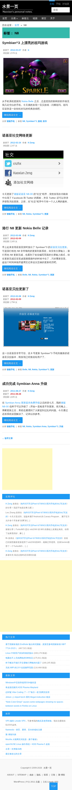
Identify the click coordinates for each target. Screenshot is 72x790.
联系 (46, 775)
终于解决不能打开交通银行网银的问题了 (24, 663)
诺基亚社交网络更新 (17, 135)
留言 (44, 18)
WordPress (19, 782)
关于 (52, 18)
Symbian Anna (40, 426)
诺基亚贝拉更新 (58, 247)
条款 (31, 775)
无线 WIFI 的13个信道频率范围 (19, 667)
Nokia (29, 214)
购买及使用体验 (45, 721)
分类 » (14, 18)
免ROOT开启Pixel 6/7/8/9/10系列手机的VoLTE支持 (43, 504)
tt (28, 50)
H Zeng (31, 143)
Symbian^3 (31, 121)
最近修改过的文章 (14, 754)
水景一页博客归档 (14, 749)
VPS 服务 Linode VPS (15, 721)
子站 (58, 3)
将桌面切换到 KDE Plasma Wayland (22, 687)
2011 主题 (35, 782)
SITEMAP (21, 775)
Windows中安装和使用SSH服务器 (21, 682)
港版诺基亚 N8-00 (23, 194)
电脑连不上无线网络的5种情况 (19, 658)
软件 (45, 121)
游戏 (40, 121)
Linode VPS (52, 782)
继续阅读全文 (12, 115)
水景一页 (10, 6)
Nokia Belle (27, 101)
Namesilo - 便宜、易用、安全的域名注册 (24, 730)
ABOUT (10, 775)
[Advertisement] (27, 469)
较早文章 (7, 438)
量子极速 (33, 739)
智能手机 (11, 121)
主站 (52, 3)
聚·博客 (61, 775)
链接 (35, 18)
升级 (61, 426)
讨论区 (65, 3)
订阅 (53, 775)
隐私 (39, 775)
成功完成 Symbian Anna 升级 (24, 384)
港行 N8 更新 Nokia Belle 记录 (25, 228)
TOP (53, 786)
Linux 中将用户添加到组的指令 (19, 653)
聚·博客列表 (11, 734)
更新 (46, 214)
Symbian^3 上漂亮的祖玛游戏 (25, 43)
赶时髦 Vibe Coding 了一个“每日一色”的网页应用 (27, 692)
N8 (23, 121)
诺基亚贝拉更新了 (15, 289)
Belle (24, 275)
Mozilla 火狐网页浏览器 (16, 739)
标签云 (25, 18)
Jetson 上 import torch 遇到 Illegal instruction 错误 (28, 697)
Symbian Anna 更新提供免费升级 (22, 402)
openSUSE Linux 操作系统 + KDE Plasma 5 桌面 (28, 744)
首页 (4, 18)
